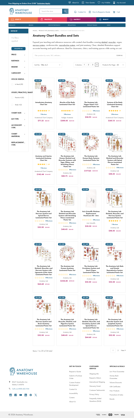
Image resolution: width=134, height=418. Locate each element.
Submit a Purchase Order (75, 377)
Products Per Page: (109, 65)
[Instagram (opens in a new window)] (10, 395)
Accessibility (73, 393)
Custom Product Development (74, 383)
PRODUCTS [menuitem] (12, 25)
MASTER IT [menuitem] (77, 19)
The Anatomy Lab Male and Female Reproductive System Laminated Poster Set (114, 269)
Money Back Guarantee (114, 377)
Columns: (78, 65)
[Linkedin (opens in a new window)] (26, 395)
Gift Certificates (115, 386)
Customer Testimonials (97, 390)
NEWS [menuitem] (108, 25)
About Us (72, 401)
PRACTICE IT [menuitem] (48, 19)
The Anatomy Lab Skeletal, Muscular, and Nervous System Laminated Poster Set (115, 214)
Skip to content (6, 2)
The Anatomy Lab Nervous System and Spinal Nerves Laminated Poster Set (44, 214)
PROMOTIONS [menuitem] (72, 25)
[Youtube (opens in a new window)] (21, 395)
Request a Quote (75, 371)
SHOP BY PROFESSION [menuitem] (54, 25)
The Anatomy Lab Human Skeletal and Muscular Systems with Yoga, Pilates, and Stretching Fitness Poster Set (67, 161)
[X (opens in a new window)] (36, 395)
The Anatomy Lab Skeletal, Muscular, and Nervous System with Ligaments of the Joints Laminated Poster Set (43, 270)
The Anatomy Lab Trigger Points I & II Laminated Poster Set (91, 104)
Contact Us (73, 389)
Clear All (119, 55)
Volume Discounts (116, 382)
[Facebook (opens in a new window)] (16, 395)
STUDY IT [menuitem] (18, 19)
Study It (18, 105)
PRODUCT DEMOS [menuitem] (92, 25)
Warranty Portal (95, 386)
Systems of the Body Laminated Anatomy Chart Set (114, 104)
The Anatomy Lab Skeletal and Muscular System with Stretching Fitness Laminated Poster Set (67, 215)
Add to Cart (44, 125)
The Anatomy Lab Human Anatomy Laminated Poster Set (67, 268)
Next (122, 350)
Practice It (19, 97)
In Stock (19, 84)
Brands (112, 399)
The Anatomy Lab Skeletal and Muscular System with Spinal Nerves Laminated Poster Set (114, 160)
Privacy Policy (94, 394)
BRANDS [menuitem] (31, 25)
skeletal (104, 42)
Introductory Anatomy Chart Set (43, 103)
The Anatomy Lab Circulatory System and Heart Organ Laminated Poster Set (91, 269)
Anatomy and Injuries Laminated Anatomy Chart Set (43, 158)
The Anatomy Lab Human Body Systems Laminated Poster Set (91, 158)
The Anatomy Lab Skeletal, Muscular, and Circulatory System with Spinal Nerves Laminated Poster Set (91, 323)
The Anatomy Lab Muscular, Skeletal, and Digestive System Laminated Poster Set (67, 322)
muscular (112, 42)
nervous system (39, 45)
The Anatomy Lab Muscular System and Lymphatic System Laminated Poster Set (115, 322)
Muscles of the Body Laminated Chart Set (67, 103)
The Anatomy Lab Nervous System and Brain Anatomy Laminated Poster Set (44, 322)
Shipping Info (94, 374)
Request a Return (95, 378)
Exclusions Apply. (43, 3)
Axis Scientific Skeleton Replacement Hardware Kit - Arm (91, 213)
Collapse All (18, 48)
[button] (18, 54)
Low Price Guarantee (117, 371)
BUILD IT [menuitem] (105, 19)
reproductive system (67, 45)
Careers (72, 397)
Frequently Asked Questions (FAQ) (95, 399)
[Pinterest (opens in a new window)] (31, 395)
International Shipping (97, 382)
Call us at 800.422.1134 (20, 389)
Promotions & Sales (116, 395)
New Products (114, 391)
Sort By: (37, 65)
